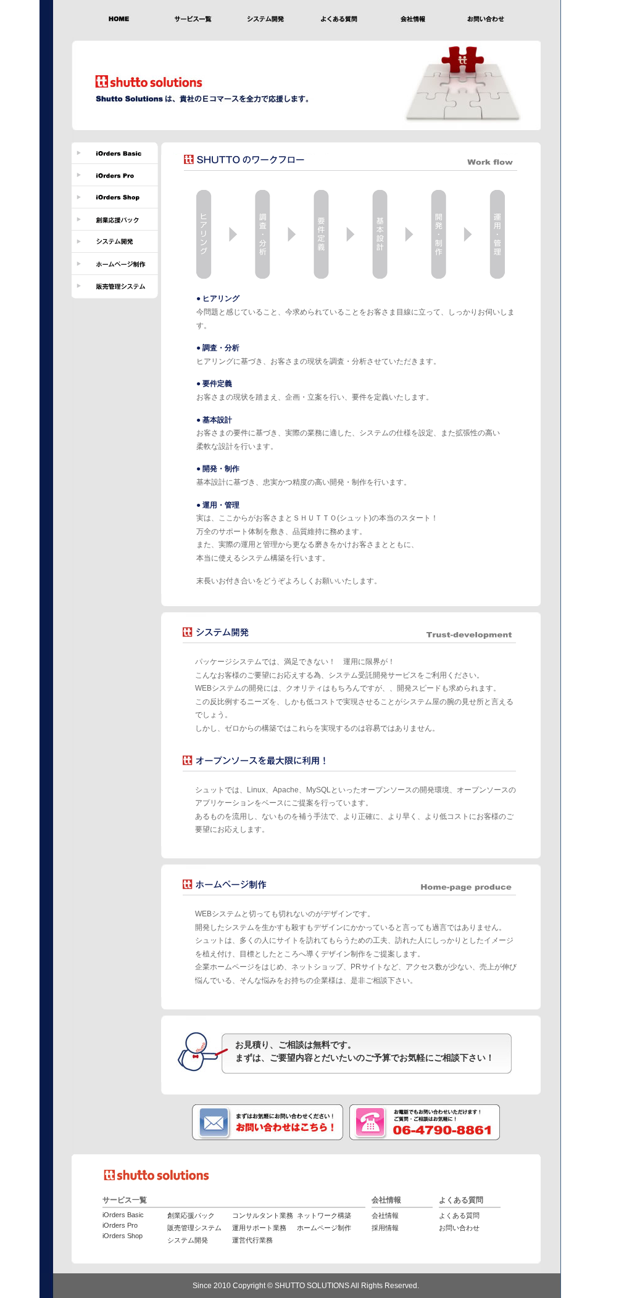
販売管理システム (194, 1227)
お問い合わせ (459, 1227)
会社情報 (385, 1215)
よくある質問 (459, 1215)
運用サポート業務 (259, 1227)
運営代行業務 (252, 1240)
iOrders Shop (122, 1235)
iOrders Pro (120, 1225)
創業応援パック (191, 1215)
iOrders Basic (123, 1214)
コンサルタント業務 (262, 1215)
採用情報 (385, 1227)
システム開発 (187, 1240)
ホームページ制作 (324, 1227)
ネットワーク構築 (324, 1215)
